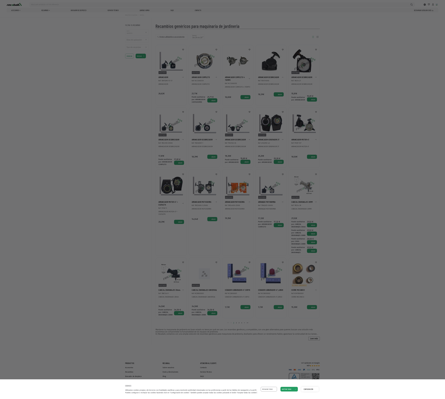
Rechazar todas (267, 389)
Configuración (308, 389)
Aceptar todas (286, 389)
